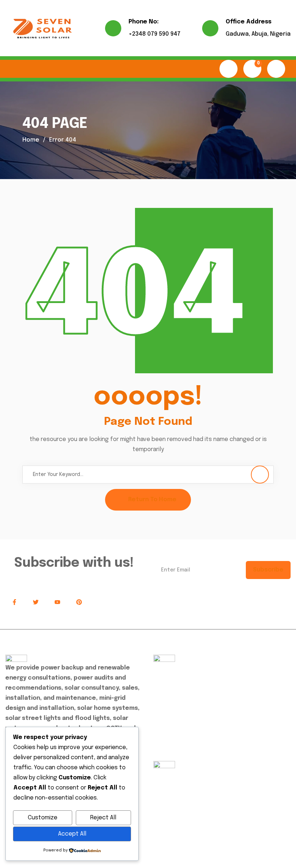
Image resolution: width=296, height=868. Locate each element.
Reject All (103, 818)
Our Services (176, 682)
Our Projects (176, 698)
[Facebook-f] (14, 602)
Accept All (72, 834)
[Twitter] (36, 602)
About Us (171, 666)
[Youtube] (57, 602)
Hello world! (171, 784)
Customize (42, 818)
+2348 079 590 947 (154, 34)
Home (30, 140)
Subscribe (268, 570)
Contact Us (175, 714)
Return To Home (152, 500)
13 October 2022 (212, 800)
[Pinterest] (79, 602)
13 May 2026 (174, 774)
